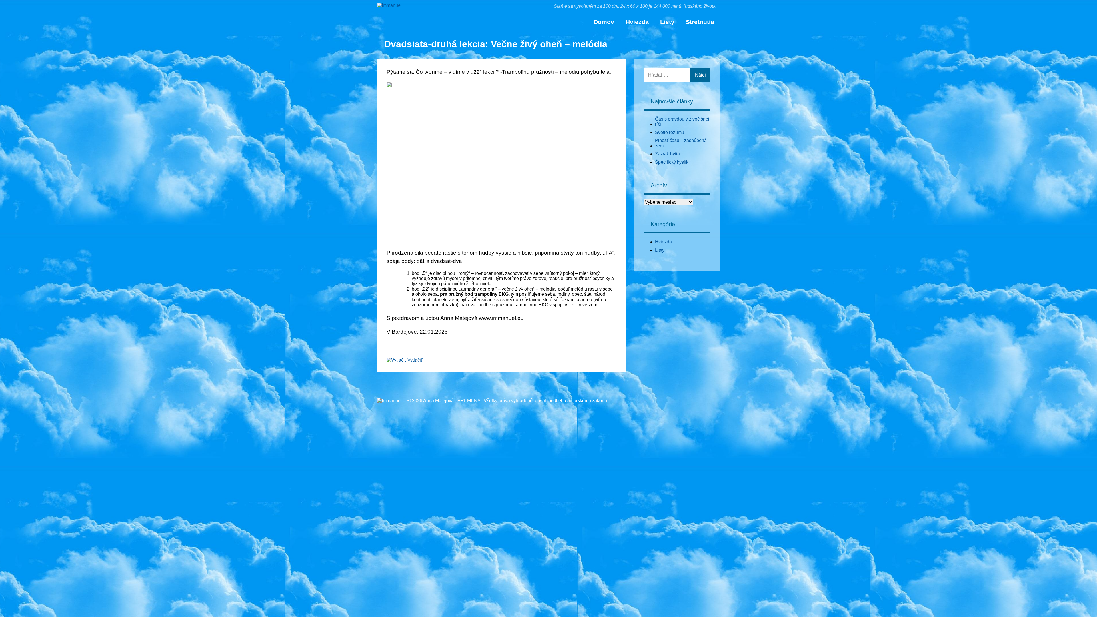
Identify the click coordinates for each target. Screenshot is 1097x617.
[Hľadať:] (667, 75)
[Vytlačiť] (396, 360)
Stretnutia (700, 22)
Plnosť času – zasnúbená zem (681, 143)
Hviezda (637, 22)
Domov (604, 22)
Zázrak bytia (667, 153)
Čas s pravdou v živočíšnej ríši (682, 122)
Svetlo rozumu (669, 132)
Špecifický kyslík (671, 162)
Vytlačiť (415, 360)
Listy (667, 22)
